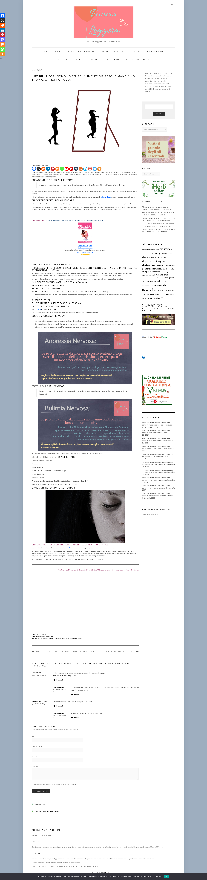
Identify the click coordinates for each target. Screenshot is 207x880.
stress (163, 294)
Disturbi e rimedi (155, 51)
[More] (99, 169)
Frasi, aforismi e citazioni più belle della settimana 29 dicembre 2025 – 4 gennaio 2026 (157, 425)
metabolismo (162, 274)
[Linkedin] (48, 169)
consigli (156, 253)
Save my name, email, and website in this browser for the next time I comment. (55, 784)
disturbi (57, 638)
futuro (173, 265)
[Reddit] (43, 169)
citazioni (166, 249)
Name (34, 736)
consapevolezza (147, 254)
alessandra (36, 672)
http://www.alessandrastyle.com (64, 676)
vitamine (152, 298)
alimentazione (152, 244)
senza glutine (166, 290)
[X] (39, 169)
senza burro (157, 290)
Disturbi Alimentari (85, 248)
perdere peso (78, 638)
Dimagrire (136, 51)
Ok (166, 876)
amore (165, 245)
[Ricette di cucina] (159, 337)
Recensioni (63, 59)
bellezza (145, 250)
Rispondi (59, 680)
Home (45, 51)
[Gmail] (90, 169)
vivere (159, 298)
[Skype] (85, 169)
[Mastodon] (2, 39)
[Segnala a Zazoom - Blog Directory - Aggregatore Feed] (143, 357)
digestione (148, 261)
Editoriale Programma (85, 252)
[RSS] (81, 169)
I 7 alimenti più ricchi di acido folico (119, 651)
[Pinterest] (53, 169)
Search (158, 114)
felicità (168, 266)
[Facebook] (34, 169)
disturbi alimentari (65, 638)
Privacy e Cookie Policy (137, 59)
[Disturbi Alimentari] (85, 224)
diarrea (169, 254)
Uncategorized (112, 59)
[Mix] (57, 169)
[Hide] (1, 59)
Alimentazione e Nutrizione (81, 51)
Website (35, 756)
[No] (204, 876)
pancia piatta (146, 281)
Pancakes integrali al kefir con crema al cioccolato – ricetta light (65, 651)
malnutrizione (70, 548)
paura (152, 281)
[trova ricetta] (147, 337)
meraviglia (152, 275)
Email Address (37, 746)
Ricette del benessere (113, 51)
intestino (156, 271)
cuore (164, 253)
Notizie (94, 59)
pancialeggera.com (56, 859)
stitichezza (154, 294)
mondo (153, 278)
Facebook (129, 570)
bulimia (43, 638)
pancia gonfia (168, 277)
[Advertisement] (85, 601)
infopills (72, 638)
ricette (153, 285)
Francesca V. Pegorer (85, 246)
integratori (147, 271)
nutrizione (159, 278)
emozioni (159, 265)
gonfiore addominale (151, 268)
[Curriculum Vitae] (38, 804)
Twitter (136, 570)
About (58, 51)
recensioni (145, 286)
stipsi (148, 294)
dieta (47, 638)
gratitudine (164, 269)
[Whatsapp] (62, 169)
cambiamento (154, 250)
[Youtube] (67, 169)
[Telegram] (95, 169)
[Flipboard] (71, 169)
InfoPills (79, 59)
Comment (35, 766)
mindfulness (146, 278)
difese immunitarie (157, 257)
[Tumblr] (76, 169)
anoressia (37, 638)
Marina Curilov (41, 634)
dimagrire (51, 638)
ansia (38, 309)
